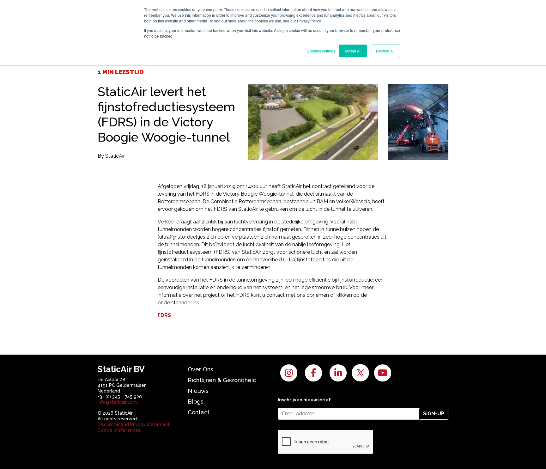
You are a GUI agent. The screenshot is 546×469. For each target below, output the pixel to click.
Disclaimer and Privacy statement (134, 424)
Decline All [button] (385, 50)
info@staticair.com (117, 402)
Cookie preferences (119, 430)
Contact (198, 412)
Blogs (195, 401)
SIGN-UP (433, 414)
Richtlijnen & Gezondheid (222, 380)
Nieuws (198, 390)
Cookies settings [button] (321, 50)
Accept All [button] (352, 50)
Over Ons (200, 369)
